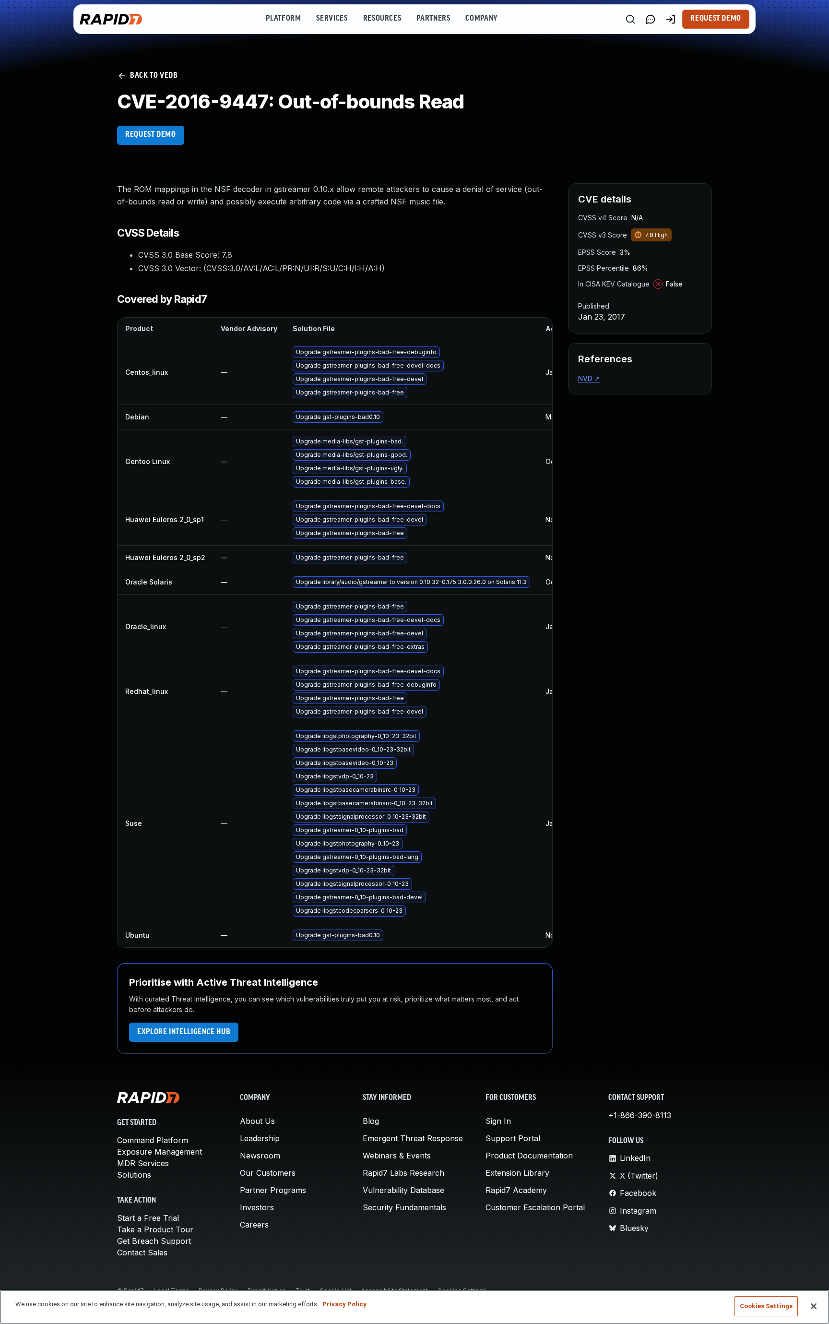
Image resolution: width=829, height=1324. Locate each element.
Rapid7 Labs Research (403, 1173)
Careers (254, 1224)
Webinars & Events (397, 1155)
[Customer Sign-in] (670, 19)
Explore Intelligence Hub (183, 1032)
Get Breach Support (154, 1241)
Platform (283, 19)
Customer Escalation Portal (535, 1207)
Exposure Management (159, 1152)
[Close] (813, 1306)
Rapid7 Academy (516, 1190)
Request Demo (715, 19)
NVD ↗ (589, 378)
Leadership (260, 1138)
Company (481, 19)
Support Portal (513, 1138)
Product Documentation (529, 1155)
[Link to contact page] (650, 19)
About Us (257, 1121)
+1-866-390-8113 (639, 1115)
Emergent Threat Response (413, 1138)
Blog (371, 1121)
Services (331, 19)
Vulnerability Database (403, 1190)
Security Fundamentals (404, 1207)
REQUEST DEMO (150, 135)
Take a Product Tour (155, 1229)
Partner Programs (273, 1190)
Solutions (134, 1175)
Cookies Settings (766, 1306)
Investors (257, 1207)
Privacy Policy (344, 1304)
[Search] (630, 19)
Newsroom (260, 1155)
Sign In (498, 1121)
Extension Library (517, 1173)
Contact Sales (142, 1252)
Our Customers (268, 1173)
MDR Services (143, 1163)
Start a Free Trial (148, 1218)
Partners (433, 19)
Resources (382, 19)
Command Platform (152, 1140)
